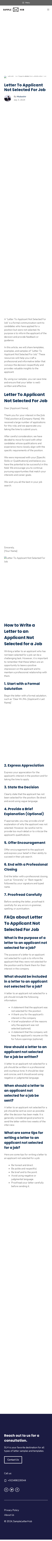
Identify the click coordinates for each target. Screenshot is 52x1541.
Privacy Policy (11, 1510)
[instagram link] (6, 1490)
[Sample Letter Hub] (15, 10)
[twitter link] (12, 1490)
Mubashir (21, 96)
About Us (9, 1515)
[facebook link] (17, 1490)
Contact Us (13, 1459)
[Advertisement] (26, 49)
